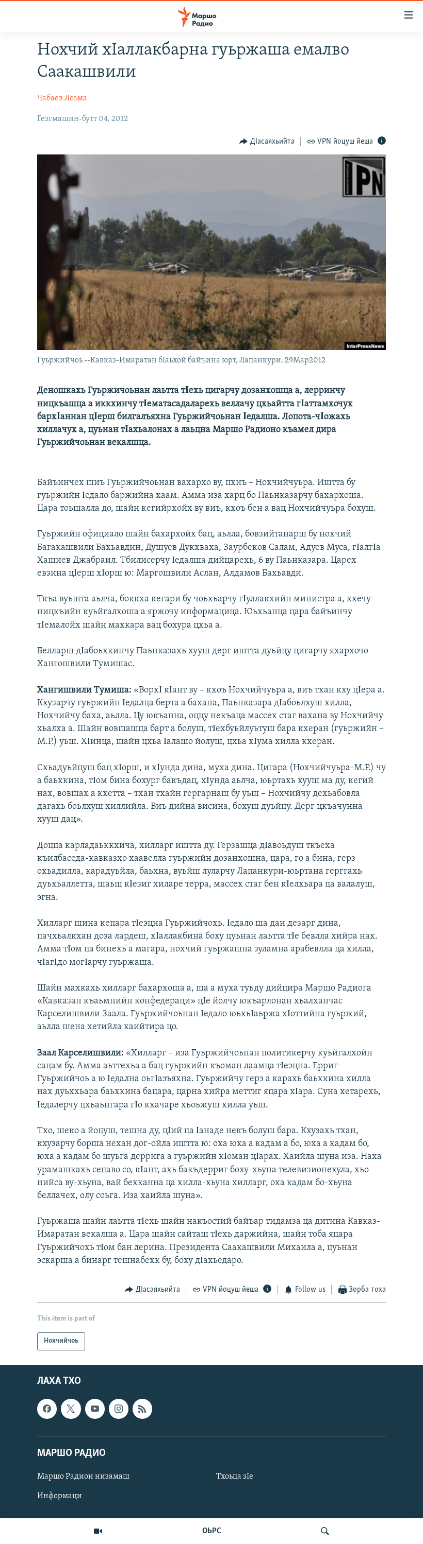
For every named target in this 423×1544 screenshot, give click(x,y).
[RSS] (142, 1408)
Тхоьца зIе (234, 1476)
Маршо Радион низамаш (83, 1476)
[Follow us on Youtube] (95, 1408)
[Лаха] (325, 1531)
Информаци (59, 1496)
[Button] (267, 141)
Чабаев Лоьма (62, 98)
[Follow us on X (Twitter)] (70, 1408)
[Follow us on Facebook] (47, 1408)
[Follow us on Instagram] (118, 1408)
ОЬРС (211, 1531)
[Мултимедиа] (98, 1531)
